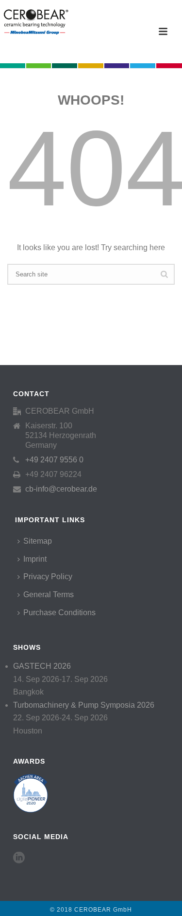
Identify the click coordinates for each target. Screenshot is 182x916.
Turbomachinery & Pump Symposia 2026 (83, 705)
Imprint (35, 559)
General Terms (48, 594)
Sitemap (37, 541)
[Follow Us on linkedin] (19, 858)
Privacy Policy (47, 576)
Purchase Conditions (59, 612)
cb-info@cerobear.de (61, 489)
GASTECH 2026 (42, 666)
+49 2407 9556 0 (54, 460)
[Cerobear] (34, 22)
